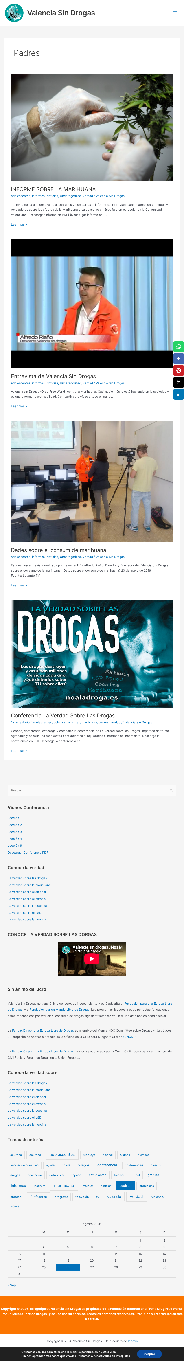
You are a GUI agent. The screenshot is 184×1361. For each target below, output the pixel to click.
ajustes (125, 1356)
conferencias (134, 1165)
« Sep (12, 1285)
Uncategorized (70, 196)
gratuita (153, 1175)
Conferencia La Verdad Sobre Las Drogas (63, 715)
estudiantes (97, 1175)
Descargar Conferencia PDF (28, 852)
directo (156, 1165)
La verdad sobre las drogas (27, 878)
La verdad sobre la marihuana (29, 885)
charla (66, 1165)
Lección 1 (14, 818)
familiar (119, 1175)
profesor (16, 1197)
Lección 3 (15, 832)
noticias (106, 1186)
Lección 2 (15, 825)
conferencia (107, 1165)
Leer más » (19, 224)
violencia (157, 1197)
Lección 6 (15, 845)
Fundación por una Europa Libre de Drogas (43, 1030)
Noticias (52, 196)
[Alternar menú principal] (175, 13)
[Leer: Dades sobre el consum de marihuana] (92, 481)
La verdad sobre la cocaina (27, 905)
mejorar (88, 1186)
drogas (15, 1175)
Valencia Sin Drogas (61, 12)
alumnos (143, 1155)
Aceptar (149, 1354)
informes (38, 196)
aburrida (16, 1155)
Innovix (133, 1341)
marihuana (89, 722)
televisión (82, 1197)
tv (97, 1197)
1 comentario (20, 722)
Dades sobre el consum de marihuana (58, 550)
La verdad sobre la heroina (27, 919)
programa (61, 1197)
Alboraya (89, 1155)
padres (104, 722)
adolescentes (20, 196)
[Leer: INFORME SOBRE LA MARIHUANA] (92, 127)
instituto (40, 1186)
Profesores (38, 1197)
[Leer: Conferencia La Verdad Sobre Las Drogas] (92, 653)
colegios (60, 722)
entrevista (56, 1175)
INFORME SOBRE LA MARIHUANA (53, 189)
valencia (114, 1196)
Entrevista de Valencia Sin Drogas (53, 376)
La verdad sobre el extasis (27, 899)
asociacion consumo (24, 1165)
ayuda (50, 1165)
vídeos (15, 1206)
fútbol (135, 1175)
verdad (88, 196)
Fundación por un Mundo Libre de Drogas (59, 1009)
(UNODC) (130, 1037)
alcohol (108, 1155)
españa (76, 1175)
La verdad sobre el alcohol (27, 892)
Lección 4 (15, 839)
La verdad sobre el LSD (25, 912)
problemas (146, 1186)
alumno (125, 1155)
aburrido (35, 1155)
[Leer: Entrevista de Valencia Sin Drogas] (92, 303)
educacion (35, 1175)
